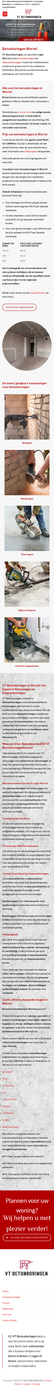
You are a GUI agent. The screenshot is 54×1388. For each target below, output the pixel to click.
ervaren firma (25, 112)
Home (5, 1291)
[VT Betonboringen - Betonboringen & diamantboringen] (29, 14)
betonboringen (26, 58)
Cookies (26, 1384)
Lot (4, 1092)
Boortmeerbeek (10, 1126)
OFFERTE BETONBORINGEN (19, 307)
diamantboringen (12, 62)
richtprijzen (30, 151)
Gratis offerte (9, 1320)
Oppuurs (6, 1106)
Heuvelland (8, 1112)
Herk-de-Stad (9, 1099)
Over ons (7, 1314)
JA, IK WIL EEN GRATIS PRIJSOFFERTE (29, 1237)
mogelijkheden (37, 292)
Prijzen (5, 1302)
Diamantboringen (11, 1297)
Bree (4, 1078)
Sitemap (36, 1384)
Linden (5, 1119)
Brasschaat (8, 1085)
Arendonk (7, 1071)
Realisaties (7, 1308)
